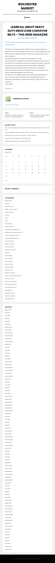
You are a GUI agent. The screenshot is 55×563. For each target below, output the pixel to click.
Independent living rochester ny (12, 229)
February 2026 (8, 327)
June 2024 (7, 385)
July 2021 (7, 485)
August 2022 (8, 448)
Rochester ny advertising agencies (13, 275)
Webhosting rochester (10, 296)
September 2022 (9, 445)
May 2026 (7, 318)
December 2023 (9, 402)
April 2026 (7, 321)
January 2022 (8, 468)
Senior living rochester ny (11, 284)
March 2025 (8, 359)
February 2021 (8, 500)
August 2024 (8, 379)
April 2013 (7, 540)
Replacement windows (10, 249)
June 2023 (7, 419)
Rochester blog (8, 255)
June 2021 (7, 488)
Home (11, 88)
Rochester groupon (9, 267)
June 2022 (7, 454)
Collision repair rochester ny (11, 209)
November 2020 (9, 509)
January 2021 (8, 503)
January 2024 (8, 399)
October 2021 (8, 477)
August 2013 (8, 529)
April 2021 (7, 494)
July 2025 (7, 347)
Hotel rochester (8, 223)
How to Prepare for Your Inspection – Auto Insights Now (18, 138)
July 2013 (7, 532)
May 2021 (7, 491)
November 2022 (9, 439)
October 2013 (8, 523)
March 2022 (8, 462)
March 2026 (8, 324)
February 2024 (8, 396)
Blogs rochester (8, 200)
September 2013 (9, 526)
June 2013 (7, 535)
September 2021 (9, 480)
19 (19, 169)
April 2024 (7, 390)
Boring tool (7, 203)
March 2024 (8, 393)
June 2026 (7, 315)
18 (12, 169)
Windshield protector (10, 298)
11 (12, 166)
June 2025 (7, 350)
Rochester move (9, 270)
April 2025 (7, 356)
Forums (6, 218)
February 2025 (8, 361)
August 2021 (8, 483)
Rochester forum (9, 264)
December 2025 (9, 333)
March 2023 (8, 428)
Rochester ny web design (11, 281)
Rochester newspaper (10, 272)
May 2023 (7, 422)
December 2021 (8, 471)
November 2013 (8, 520)
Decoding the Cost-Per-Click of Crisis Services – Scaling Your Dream (20, 135)
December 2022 (9, 436)
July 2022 (7, 451)
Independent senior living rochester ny (14, 232)
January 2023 (8, 434)
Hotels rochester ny (9, 226)
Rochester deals (8, 261)
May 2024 (7, 387)
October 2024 (8, 373)
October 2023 (8, 408)
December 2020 (9, 506)
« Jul (6, 180)
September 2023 (9, 410)
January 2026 (8, 330)
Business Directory (9, 206)
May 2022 (7, 457)
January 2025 (8, 364)
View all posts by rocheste (12, 104)
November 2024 (9, 370)
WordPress (38, 558)
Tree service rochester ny (11, 287)
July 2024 (7, 382)
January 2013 (8, 549)
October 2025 (8, 338)
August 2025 (8, 344)
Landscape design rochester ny (12, 238)
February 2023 (8, 431)
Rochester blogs (8, 258)
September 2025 (9, 341)
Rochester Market (27, 6)
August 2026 (8, 310)
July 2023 (7, 416)
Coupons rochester (9, 212)
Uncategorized (8, 290)
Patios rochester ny (9, 247)
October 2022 (8, 442)
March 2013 (7, 543)
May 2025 (7, 353)
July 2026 (7, 312)
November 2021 (8, 474)
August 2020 (8, 517)
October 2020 (8, 511)
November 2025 (9, 335)
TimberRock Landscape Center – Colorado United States (18, 141)
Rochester (7, 252)
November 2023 (9, 405)
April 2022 (7, 459)
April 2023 (7, 425)
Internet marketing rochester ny (12, 235)
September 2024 (9, 376)
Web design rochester (10, 293)
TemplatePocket (27, 558)
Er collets (7, 215)
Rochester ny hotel (9, 278)
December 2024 (9, 367)
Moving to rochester (9, 244)
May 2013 (7, 537)
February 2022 (8, 465)
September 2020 (9, 514)
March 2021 (7, 497)
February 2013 (8, 546)
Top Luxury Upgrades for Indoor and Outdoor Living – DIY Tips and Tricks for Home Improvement (27, 132)
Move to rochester (9, 241)
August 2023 (8, 413)
